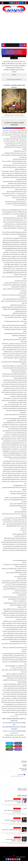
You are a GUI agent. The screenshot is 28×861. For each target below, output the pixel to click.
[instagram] (18, 3)
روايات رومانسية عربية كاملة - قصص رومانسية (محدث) (12, 811)
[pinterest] (14, 3)
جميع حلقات (17, 727)
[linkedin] (23, 3)
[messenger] (21, 3)
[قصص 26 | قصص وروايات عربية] (14, 9)
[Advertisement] (14, 28)
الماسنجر (13, 737)
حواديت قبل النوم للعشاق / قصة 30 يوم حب (11, 830)
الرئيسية (22, 45)
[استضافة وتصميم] (22, 859)
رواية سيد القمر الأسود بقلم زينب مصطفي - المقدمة (13, 840)
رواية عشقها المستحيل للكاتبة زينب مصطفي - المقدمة (12, 820)
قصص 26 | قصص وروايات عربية (9, 857)
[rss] (19, 859)
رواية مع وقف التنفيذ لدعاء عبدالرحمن (14, 79)
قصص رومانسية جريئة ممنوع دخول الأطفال (13, 801)
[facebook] (10, 3)
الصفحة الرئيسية (9, 56)
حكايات (4, 56)
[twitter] (12, 3)
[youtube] (16, 3)
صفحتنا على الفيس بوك (16, 735)
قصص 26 (16, 64)
